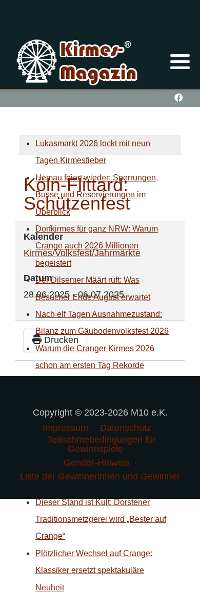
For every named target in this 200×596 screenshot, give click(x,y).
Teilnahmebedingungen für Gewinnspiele (101, 444)
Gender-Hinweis (97, 462)
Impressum (65, 428)
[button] (180, 61)
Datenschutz (125, 428)
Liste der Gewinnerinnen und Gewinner (100, 476)
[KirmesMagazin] (78, 60)
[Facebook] (178, 97)
